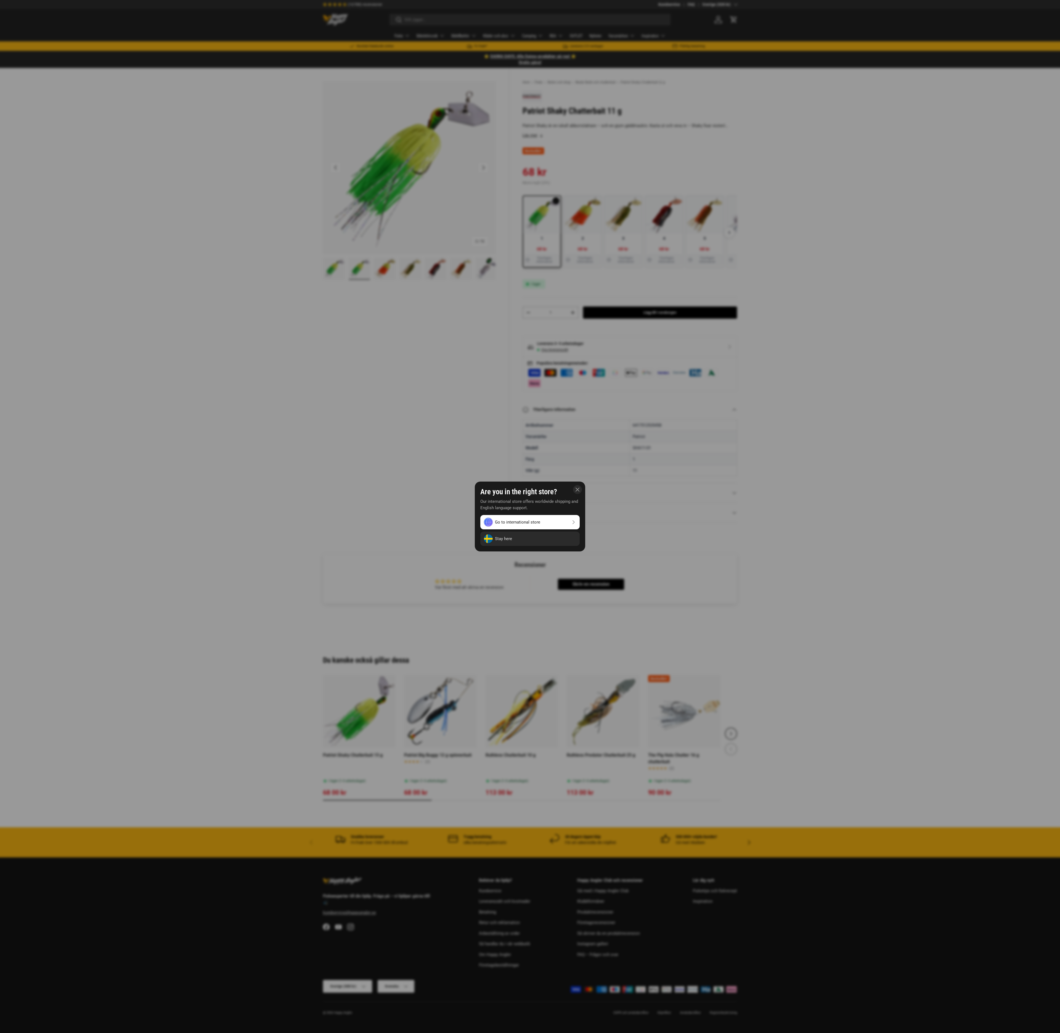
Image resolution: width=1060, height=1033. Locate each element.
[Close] (577, 489)
